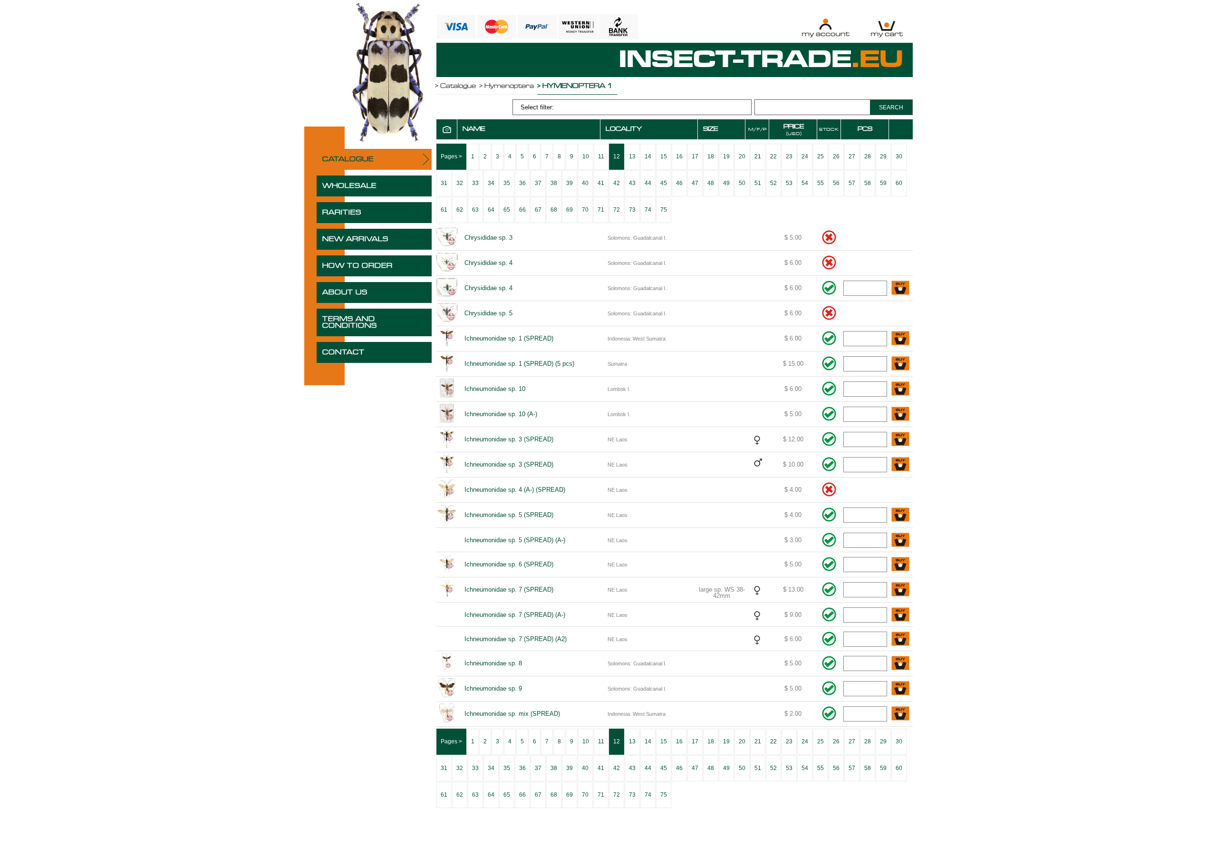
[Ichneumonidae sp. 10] (447, 389)
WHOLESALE (349, 186)
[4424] (900, 565)
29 (883, 156)
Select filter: (537, 107)
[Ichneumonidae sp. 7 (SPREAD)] (447, 589)
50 (742, 183)
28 (867, 156)
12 (616, 156)
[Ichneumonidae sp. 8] (447, 663)
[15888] (900, 664)
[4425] (900, 590)
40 (585, 183)
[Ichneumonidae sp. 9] (447, 688)
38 (554, 183)
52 (773, 183)
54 (805, 183)
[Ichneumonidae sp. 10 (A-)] (447, 414)
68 (554, 209)
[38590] (900, 288)
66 (522, 209)
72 (616, 209)
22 (773, 156)
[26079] (900, 364)
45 (663, 183)
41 (601, 183)
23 (789, 156)
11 (601, 156)
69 (569, 209)
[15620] (900, 689)
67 (538, 209)
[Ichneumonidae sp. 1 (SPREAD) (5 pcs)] (447, 363)
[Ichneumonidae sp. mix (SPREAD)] (447, 713)
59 (883, 183)
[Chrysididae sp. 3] (447, 237)
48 (710, 183)
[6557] (900, 714)
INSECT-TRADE (761, 60)
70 (585, 209)
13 (632, 156)
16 (679, 156)
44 (648, 183)
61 (444, 209)
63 (475, 209)
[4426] (900, 615)
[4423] (900, 540)
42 (616, 183)
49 (726, 183)
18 (710, 156)
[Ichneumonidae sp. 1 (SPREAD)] (447, 338)
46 (679, 183)
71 (601, 209)
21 (757, 156)
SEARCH (891, 107)
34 (491, 183)
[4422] (900, 515)
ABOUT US (344, 292)
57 (852, 183)
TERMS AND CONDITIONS (349, 322)
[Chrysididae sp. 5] (447, 313)
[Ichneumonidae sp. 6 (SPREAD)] (447, 564)
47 (695, 183)
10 (585, 156)
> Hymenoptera (506, 86)
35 (506, 183)
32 (459, 183)
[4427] (900, 639)
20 (742, 156)
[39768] (900, 414)
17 (695, 156)
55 (820, 183)
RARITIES (341, 212)
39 (569, 183)
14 (648, 156)
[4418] (900, 339)
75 (663, 209)
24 (805, 156)
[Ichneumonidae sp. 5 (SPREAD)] (447, 515)
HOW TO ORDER (357, 266)
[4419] (900, 440)
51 (757, 183)
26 (836, 156)
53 (789, 183)
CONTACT (343, 352)
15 (663, 156)
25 (820, 156)
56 (836, 183)
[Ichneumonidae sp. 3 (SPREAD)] (447, 439)
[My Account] (826, 27)
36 (522, 183)
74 (648, 209)
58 (867, 183)
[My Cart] (887, 27)
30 (899, 156)
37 (538, 183)
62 (459, 209)
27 (852, 156)
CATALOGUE (348, 159)
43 (632, 183)
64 (491, 209)
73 (632, 209)
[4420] (900, 465)
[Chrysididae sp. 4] (447, 263)
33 (475, 183)
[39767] (900, 389)
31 (444, 183)
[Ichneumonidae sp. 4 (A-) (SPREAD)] (447, 489)
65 (506, 209)
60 (899, 183)
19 (726, 156)
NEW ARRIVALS (355, 239)
